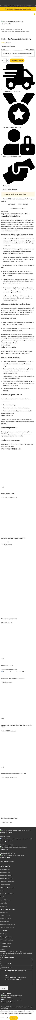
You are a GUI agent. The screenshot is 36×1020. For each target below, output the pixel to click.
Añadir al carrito (17, 60)
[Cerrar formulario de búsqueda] (2, 2)
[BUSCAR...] (34, 7)
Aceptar (13, 1018)
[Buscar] (33, 14)
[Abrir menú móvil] (2, 14)
